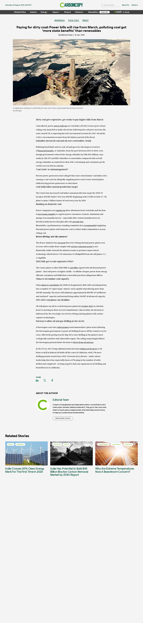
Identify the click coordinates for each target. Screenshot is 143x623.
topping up (60, 210)
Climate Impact (116, 444)
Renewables (59, 20)
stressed (61, 243)
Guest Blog (128, 444)
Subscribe (104, 12)
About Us (125, 5)
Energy (44, 12)
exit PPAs (74, 267)
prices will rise (61, 126)
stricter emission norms (82, 246)
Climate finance (103, 444)
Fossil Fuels (73, 20)
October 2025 (87, 306)
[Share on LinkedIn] (37, 380)
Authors (134, 5)
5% (40, 197)
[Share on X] (44, 380)
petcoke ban (78, 221)
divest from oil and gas (83, 342)
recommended (90, 225)
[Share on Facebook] (52, 380)
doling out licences (88, 349)
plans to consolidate (50, 285)
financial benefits (46, 150)
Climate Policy (20, 12)
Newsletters (93, 12)
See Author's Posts (62, 418)
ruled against (63, 327)
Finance (67, 12)
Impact (55, 12)
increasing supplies (47, 214)
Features (79, 12)
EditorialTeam (67, 35)
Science (33, 12)
